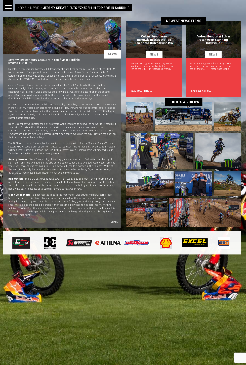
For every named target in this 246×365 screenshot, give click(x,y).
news (34, 8)
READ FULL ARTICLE (141, 91)
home (22, 8)
